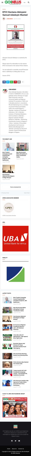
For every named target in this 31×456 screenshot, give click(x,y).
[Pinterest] (15, 82)
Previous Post (5, 193)
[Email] (19, 82)
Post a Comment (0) (15, 187)
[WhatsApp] (11, 82)
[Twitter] (8, 82)
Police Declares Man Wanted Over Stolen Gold (20, 362)
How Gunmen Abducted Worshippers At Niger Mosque (8, 176)
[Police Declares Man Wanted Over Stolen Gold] (7, 364)
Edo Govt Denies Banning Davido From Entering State (20, 354)
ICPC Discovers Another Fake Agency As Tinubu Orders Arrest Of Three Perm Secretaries (21, 383)
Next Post (26, 193)
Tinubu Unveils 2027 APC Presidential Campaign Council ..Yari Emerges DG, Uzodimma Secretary (20, 373)
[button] (2, 2)
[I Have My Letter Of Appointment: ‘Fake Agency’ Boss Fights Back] (7, 337)
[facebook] (11, 441)
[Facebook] (4, 82)
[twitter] (15, 441)
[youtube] (19, 441)
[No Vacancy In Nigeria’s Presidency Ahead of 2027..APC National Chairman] (7, 327)
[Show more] (22, 82)
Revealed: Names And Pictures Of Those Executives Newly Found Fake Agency (19, 346)
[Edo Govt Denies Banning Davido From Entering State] (7, 356)
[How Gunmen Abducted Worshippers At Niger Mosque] (8, 169)
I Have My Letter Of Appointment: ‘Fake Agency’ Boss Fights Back (20, 336)
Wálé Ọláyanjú (16, 453)
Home (4, 9)
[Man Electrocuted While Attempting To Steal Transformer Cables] (22, 147)
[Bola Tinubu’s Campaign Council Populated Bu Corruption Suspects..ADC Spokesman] (8, 147)
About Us (14, 448)
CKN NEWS (12, 89)
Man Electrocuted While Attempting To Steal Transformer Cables (21, 155)
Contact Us (21, 448)
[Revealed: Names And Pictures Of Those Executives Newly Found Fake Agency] (7, 346)
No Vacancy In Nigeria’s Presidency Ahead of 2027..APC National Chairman (19, 327)
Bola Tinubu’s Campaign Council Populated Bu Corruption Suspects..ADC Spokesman (7, 156)
